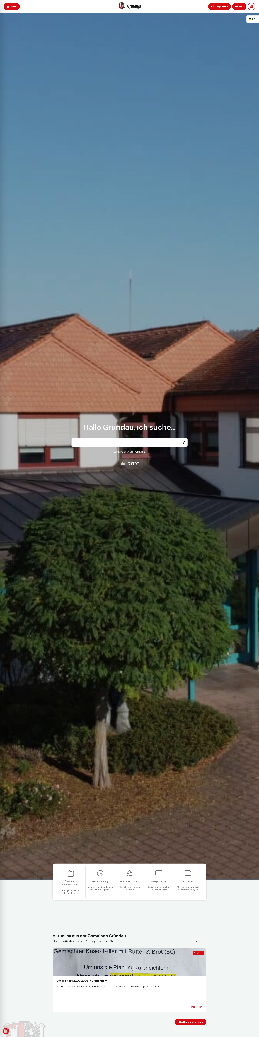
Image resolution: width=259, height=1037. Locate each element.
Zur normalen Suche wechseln (129, 452)
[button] (12, 6)
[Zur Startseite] (129, 6)
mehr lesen (196, 1007)
